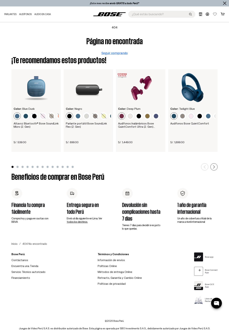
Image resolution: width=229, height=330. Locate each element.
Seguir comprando (114, 53)
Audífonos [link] (25, 14)
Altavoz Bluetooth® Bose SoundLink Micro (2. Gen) (36, 125)
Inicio (14, 243)
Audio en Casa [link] (42, 14)
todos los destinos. (77, 221)
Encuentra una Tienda (24, 266)
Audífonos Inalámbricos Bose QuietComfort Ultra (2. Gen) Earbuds (136, 125)
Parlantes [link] (10, 14)
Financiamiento (20, 277)
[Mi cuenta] (207, 14)
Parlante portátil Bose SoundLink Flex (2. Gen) (86, 125)
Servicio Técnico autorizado (28, 271)
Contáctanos (19, 260)
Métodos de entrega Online (115, 271)
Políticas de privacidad (112, 283)
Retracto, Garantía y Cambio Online (120, 277)
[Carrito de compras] (223, 14)
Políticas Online (107, 266)
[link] (109, 14)
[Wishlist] (215, 14)
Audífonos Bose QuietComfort (189, 123)
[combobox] (161, 14)
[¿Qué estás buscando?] (190, 14)
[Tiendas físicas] (200, 14)
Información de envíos (111, 260)
